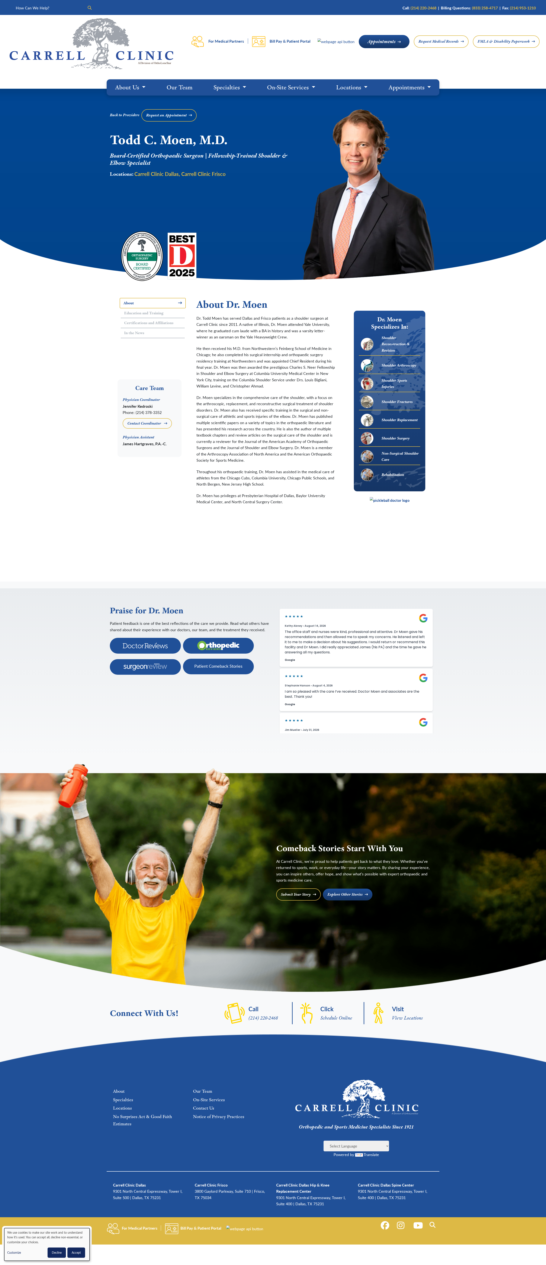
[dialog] (47, 1244)
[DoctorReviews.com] (145, 645)
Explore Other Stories (345, 894)
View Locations (407, 1017)
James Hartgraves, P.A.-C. (145, 443)
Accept (76, 1252)
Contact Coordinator (144, 423)
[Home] (91, 44)
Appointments (381, 41)
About (119, 1091)
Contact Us (203, 1108)
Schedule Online (336, 1017)
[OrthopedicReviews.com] (218, 645)
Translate (371, 1154)
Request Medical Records (438, 41)
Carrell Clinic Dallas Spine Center (386, 1185)
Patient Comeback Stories (218, 666)
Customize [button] (14, 1252)
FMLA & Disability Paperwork (504, 41)
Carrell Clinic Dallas (156, 173)
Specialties (227, 87)
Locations (349, 87)
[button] (433, 1225)
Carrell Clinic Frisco (203, 173)
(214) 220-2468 (263, 1017)
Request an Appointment (166, 115)
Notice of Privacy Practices (218, 1116)
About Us (128, 87)
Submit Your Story (296, 894)
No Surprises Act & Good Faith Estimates (142, 1120)
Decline (57, 1252)
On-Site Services (288, 87)
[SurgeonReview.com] (145, 667)
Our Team (180, 87)
